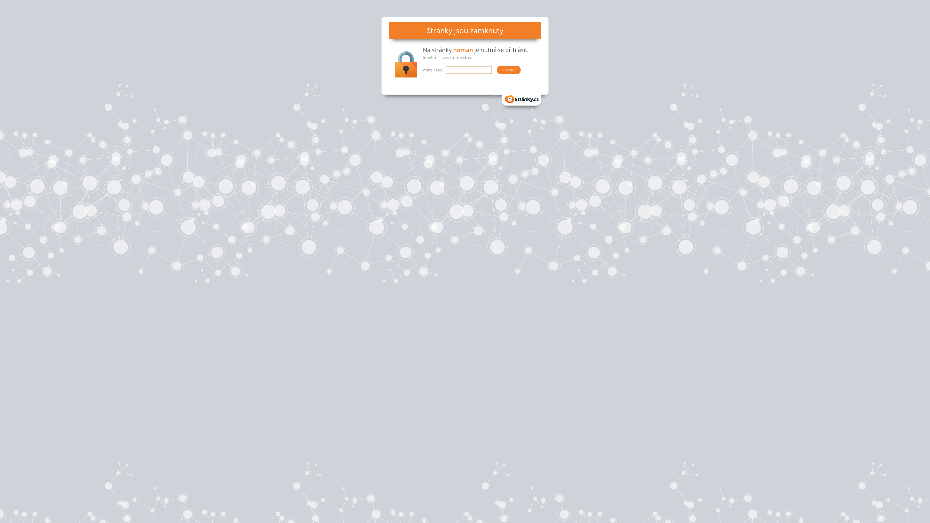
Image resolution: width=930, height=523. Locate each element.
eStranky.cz (521, 97)
